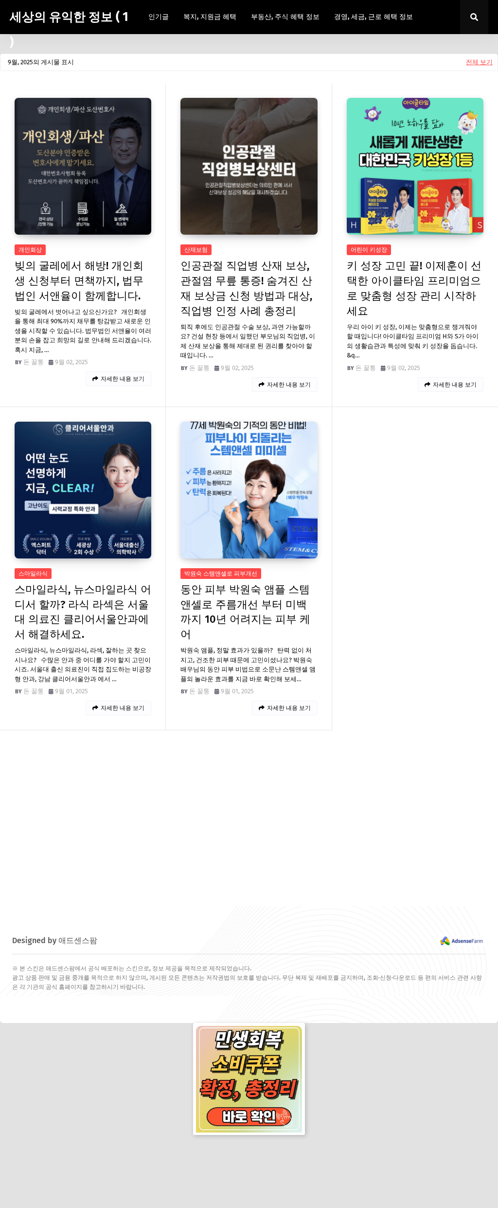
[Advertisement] (249, 818)
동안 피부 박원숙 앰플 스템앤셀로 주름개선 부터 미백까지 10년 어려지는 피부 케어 (245, 612)
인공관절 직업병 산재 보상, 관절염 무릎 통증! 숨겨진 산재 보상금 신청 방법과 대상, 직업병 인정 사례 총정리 (246, 288)
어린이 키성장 (369, 249)
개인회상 (30, 249)
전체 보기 (479, 62)
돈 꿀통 (33, 362)
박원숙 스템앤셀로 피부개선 (220, 573)
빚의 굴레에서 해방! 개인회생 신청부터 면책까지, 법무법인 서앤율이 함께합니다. (79, 280)
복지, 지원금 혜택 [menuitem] (209, 17)
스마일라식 (33, 573)
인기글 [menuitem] (158, 17)
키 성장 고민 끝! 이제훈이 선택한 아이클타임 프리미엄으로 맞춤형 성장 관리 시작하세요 (414, 288)
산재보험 (196, 249)
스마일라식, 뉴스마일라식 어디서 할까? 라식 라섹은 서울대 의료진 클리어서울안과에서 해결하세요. (83, 612)
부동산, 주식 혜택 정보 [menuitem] (285, 17)
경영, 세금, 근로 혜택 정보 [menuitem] (373, 17)
